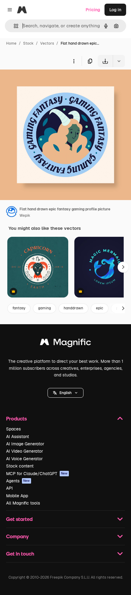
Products (16, 418)
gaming (44, 308)
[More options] (74, 61)
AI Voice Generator (24, 458)
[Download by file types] (119, 61)
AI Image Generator (25, 444)
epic (99, 308)
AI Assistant (17, 436)
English (65, 392)
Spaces (13, 429)
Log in (115, 9)
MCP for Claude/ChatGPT (37, 473)
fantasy (18, 308)
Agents (18, 481)
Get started (19, 519)
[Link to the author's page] (11, 212)
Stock (28, 43)
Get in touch (20, 553)
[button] (65, 393)
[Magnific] (65, 343)
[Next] (123, 267)
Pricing (93, 9)
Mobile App (17, 495)
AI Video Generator (24, 451)
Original (39, 81)
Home (11, 43)
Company (17, 536)
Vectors (47, 43)
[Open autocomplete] (13, 26)
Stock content (20, 466)
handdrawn (73, 308)
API (9, 488)
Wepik (24, 215)
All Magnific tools (23, 503)
